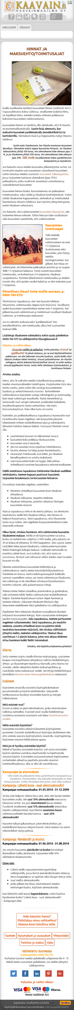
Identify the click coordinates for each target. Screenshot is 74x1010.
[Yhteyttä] (19, 19)
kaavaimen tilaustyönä (52, 211)
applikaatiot (17, 353)
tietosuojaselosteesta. (57, 1007)
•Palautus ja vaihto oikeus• (37, 982)
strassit (64, 349)
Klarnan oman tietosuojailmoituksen (34, 674)
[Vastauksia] (11, 19)
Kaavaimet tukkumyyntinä (54, 174)
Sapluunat (9, 27)
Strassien (17, 349)
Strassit (25, 27)
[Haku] (34, 19)
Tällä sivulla (28, 157)
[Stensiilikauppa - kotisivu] (35, 11)
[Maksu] (26, 19)
